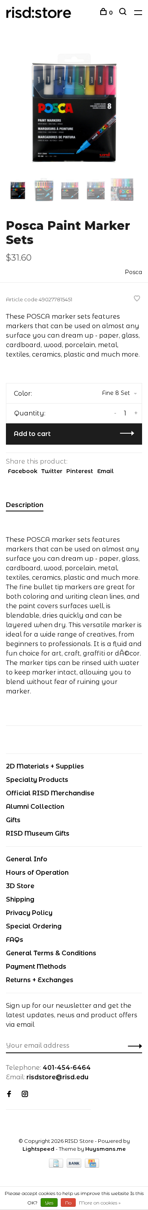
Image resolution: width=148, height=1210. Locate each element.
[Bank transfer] (75, 1165)
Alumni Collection (35, 806)
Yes (49, 1203)
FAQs (14, 939)
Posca (133, 272)
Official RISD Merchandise (50, 793)
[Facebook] (9, 1094)
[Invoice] (57, 1165)
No (68, 1203)
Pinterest (79, 471)
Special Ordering (34, 926)
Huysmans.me (105, 1149)
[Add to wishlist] (137, 299)
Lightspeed (38, 1149)
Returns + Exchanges (39, 980)
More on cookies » (100, 1203)
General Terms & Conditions (51, 953)
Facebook (22, 471)
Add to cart (32, 434)
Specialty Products (37, 779)
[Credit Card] (92, 1165)
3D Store (20, 886)
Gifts (13, 820)
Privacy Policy (29, 913)
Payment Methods (36, 966)
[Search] (123, 12)
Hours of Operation (37, 872)
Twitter (51, 471)
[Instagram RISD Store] (25, 1094)
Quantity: (29, 413)
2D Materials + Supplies (45, 766)
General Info (26, 859)
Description (24, 505)
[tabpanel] (74, 107)
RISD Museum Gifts (37, 833)
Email (105, 471)
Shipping (20, 899)
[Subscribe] (133, 1045)
